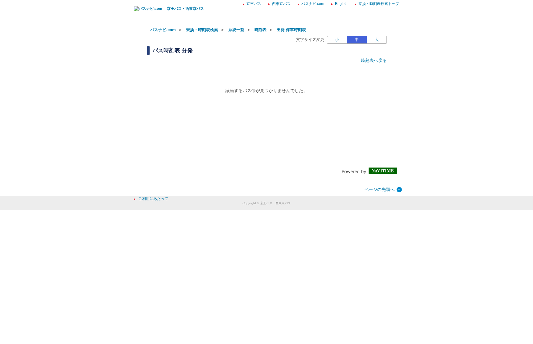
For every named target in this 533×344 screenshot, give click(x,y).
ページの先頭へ (379, 189)
